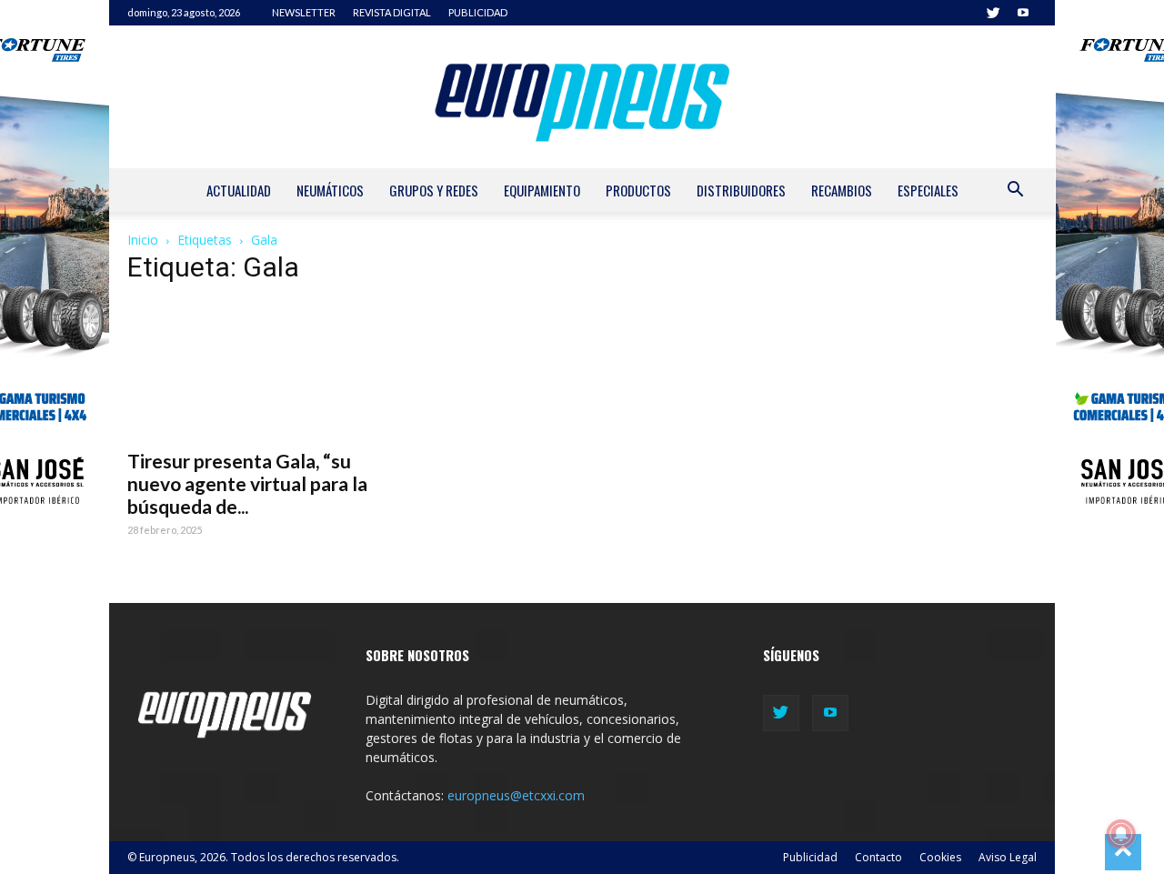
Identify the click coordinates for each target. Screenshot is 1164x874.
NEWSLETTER (304, 12)
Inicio (142, 239)
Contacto (878, 857)
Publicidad (810, 857)
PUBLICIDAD (477, 12)
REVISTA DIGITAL (392, 12)
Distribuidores (741, 190)
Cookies (940, 857)
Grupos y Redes (433, 190)
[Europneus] (582, 96)
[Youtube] (1023, 12)
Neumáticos (330, 190)
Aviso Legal (1007, 857)
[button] (1015, 191)
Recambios (841, 190)
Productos (638, 190)
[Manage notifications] (1121, 834)
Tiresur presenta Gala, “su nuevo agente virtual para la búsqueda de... (247, 483)
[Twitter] (993, 12)
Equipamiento (542, 190)
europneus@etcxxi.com (516, 795)
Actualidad (238, 190)
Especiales (928, 190)
